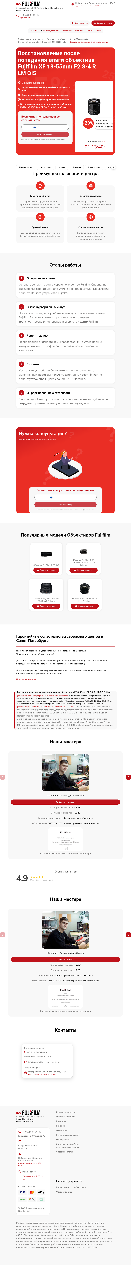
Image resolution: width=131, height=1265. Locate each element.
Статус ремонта (81, 23)
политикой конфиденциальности (84, 510)
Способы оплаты (64, 1151)
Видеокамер (62, 1187)
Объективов (80, 1187)
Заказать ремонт (47, 570)
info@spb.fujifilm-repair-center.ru (44, 1062)
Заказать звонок (104, 23)
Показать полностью (26, 679)
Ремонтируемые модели (68, 1135)
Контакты (89, 31)
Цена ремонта (67, 31)
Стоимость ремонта (65, 1112)
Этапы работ (45, 167)
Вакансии (79, 31)
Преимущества (25, 167)
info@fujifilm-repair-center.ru (28, 1147)
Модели (61, 167)
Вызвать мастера (66, 802)
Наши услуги (62, 1139)
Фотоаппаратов (64, 1192)
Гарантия (77, 167)
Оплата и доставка (65, 1116)
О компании (33, 31)
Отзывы (99, 31)
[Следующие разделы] (113, 167)
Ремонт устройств (51, 31)
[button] (128, 777)
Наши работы (94, 167)
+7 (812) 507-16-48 (29, 15)
